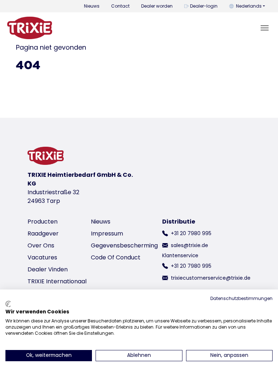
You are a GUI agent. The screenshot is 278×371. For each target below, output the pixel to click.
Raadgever (43, 233)
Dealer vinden (48, 269)
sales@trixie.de (189, 245)
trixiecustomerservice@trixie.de (210, 278)
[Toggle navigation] (264, 28)
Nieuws (92, 6)
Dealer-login (204, 6)
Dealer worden (157, 6)
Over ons (41, 245)
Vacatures (42, 257)
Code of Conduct (115, 257)
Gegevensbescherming (124, 245)
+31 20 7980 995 (191, 233)
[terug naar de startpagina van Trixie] (29, 28)
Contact (120, 6)
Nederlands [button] (249, 6)
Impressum (107, 233)
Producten (43, 221)
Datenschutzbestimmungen (241, 298)
